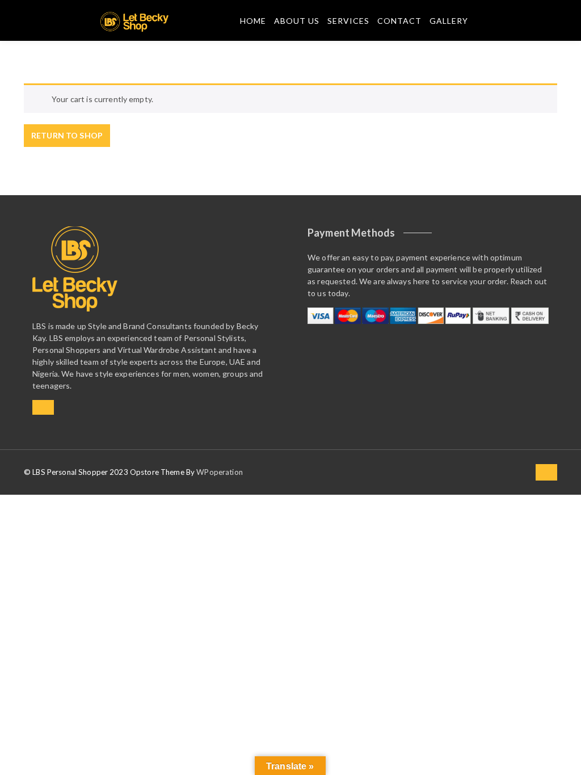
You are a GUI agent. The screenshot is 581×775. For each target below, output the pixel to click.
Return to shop (67, 135)
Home (253, 21)
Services (348, 21)
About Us (296, 21)
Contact (399, 21)
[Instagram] (43, 407)
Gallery (449, 21)
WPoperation (219, 472)
